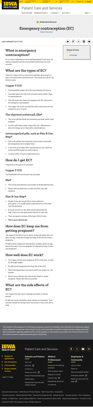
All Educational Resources (48, 22)
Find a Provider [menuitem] (27, 13)
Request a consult (54, 374)
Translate (78, 1)
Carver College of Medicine (27, 398)
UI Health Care (13, 398)
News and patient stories (80, 372)
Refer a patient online (55, 371)
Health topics (29, 379)
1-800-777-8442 (7, 377)
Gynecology (73, 55)
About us (74, 369)
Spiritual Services (58, 395)
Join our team (76, 365)
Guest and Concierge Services (42, 395)
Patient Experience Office (24, 395)
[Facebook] (71, 349)
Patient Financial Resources (35, 376)
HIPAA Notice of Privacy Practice (29, 392)
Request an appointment (9, 357)
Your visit (28, 362)
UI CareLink (52, 385)
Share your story (31, 372)
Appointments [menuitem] (6, 1)
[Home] (10, 4)
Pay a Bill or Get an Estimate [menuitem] (30, 1)
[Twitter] (77, 349)
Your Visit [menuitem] (65, 13)
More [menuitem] (87, 13)
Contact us (29, 369)
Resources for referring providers (56, 366)
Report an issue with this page (79, 380)
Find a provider (10, 365)
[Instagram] (89, 349)
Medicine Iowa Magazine (70, 398)
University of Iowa (85, 398)
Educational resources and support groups (34, 383)
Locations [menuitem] (54, 13)
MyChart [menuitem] (16, 1)
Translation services (8, 395)
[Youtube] (83, 349)
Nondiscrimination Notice (10, 392)
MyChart (28, 365)
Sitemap (4, 398)
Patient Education (46, 32)
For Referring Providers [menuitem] (46, 1)
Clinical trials (52, 378)
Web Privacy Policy (47, 392)
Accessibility (59, 392)
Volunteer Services (71, 395)
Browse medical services (10, 370)
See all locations (11, 362)
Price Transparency (84, 395)
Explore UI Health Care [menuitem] (64, 1)
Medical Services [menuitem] (40, 13)
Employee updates (77, 375)
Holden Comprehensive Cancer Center (49, 398)
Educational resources (56, 381)
